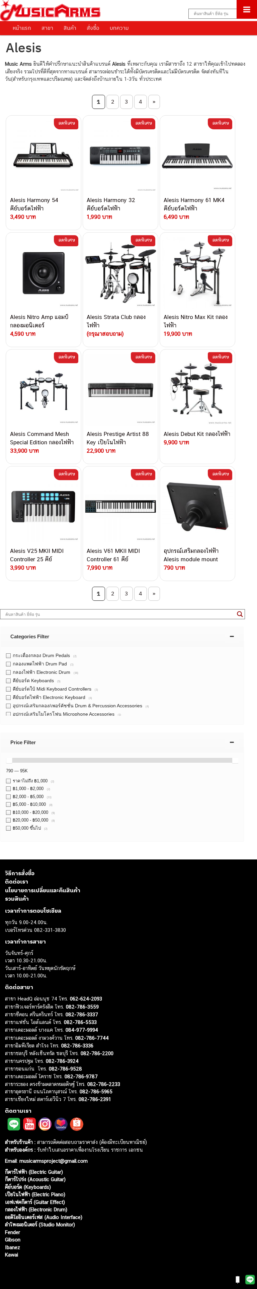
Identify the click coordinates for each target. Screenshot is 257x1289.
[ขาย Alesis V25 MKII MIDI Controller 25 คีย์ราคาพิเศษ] (43, 506)
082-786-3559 (82, 1007)
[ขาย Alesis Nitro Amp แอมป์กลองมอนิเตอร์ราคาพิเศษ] (43, 273)
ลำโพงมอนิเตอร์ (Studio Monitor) (40, 1224)
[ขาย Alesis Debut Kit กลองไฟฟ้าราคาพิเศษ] (197, 389)
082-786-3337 (82, 1014)
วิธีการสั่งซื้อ (19, 873)
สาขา (47, 27)
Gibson (12, 1239)
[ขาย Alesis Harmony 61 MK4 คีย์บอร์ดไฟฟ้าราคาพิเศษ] (197, 156)
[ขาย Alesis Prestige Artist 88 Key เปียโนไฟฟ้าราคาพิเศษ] (120, 389)
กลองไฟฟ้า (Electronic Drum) (36, 1209)
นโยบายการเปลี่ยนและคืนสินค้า (42, 890)
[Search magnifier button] (240, 614)
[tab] (122, 636)
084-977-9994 (82, 1030)
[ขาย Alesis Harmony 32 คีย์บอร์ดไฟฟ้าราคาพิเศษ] (120, 156)
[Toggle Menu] (247, 9)
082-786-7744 (92, 1038)
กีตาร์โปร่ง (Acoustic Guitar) (35, 1179)
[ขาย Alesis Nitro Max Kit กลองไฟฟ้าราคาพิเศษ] (197, 273)
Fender (12, 1232)
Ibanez (12, 1247)
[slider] (9, 760)
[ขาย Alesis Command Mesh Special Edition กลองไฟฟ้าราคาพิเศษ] (43, 389)
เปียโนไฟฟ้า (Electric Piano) (35, 1194)
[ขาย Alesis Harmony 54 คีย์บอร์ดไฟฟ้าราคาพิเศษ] (43, 156)
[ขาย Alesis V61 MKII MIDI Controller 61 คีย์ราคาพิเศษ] (120, 506)
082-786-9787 (81, 1076)
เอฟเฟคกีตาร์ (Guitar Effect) (35, 1202)
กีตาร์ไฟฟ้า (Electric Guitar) (34, 1172)
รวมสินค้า (17, 898)
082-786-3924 (62, 1061)
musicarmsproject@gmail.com (53, 1161)
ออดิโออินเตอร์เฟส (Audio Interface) (43, 1217)
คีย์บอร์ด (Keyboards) (28, 1187)
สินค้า (70, 27)
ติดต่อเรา (16, 881)
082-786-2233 (103, 1084)
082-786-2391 (95, 1099)
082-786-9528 (65, 1069)
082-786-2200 (97, 1053)
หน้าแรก (22, 27)
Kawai (11, 1255)
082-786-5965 (96, 1091)
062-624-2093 (86, 999)
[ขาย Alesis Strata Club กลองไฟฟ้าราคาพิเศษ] (120, 273)
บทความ (119, 27)
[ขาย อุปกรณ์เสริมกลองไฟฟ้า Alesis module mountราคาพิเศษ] (197, 506)
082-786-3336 (77, 1045)
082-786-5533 (80, 1022)
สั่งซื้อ (93, 27)
